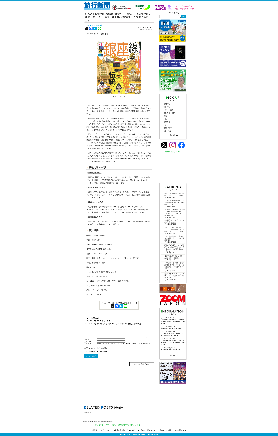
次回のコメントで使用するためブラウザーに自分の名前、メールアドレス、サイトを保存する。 (118, 343)
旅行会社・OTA (169, 113)
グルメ (166, 125)
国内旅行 (167, 104)
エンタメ (87, 25)
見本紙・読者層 (165, 430)
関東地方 (99, 25)
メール (87, 341)
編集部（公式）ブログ (172, 152)
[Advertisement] (119, 381)
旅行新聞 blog (181, 430)
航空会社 (167, 122)
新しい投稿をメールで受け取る (96, 351)
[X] (86, 29)
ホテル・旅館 (168, 110)
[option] (172, 373)
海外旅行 (167, 107)
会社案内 (96, 430)
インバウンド (168, 131)
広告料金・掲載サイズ (147, 430)
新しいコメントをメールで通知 (96, 348)
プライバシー (107, 430)
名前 (86, 339)
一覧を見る (172, 135)
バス (165, 119)
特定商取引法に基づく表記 (125, 430)
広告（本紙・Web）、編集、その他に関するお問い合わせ (117, 425)
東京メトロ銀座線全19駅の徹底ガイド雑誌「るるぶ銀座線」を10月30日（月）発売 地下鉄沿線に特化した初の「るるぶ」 (118, 17)
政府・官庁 (168, 128)
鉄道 (93, 25)
